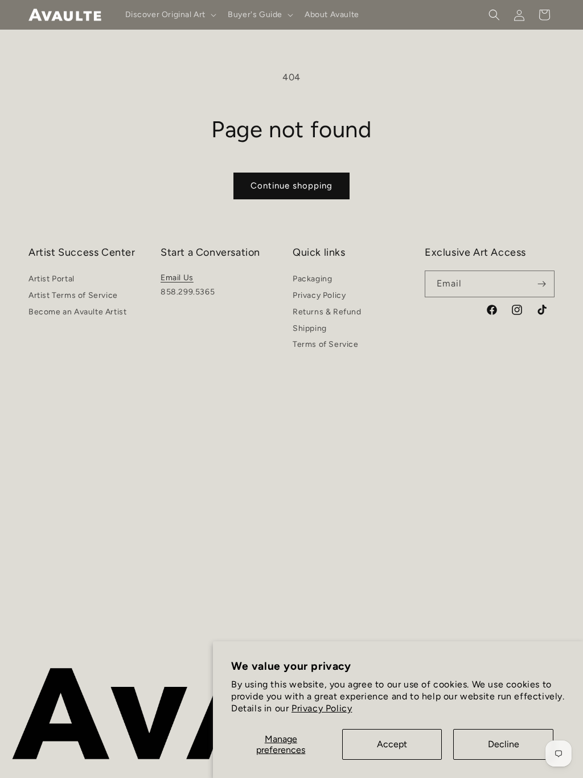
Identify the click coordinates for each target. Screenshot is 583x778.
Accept (392, 744)
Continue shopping (291, 186)
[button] (169, 15)
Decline (503, 744)
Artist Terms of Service (73, 295)
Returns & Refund (327, 312)
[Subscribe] (541, 284)
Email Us (177, 277)
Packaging (312, 280)
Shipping (310, 328)
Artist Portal (51, 280)
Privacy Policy (322, 708)
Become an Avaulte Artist (77, 312)
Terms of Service (326, 344)
